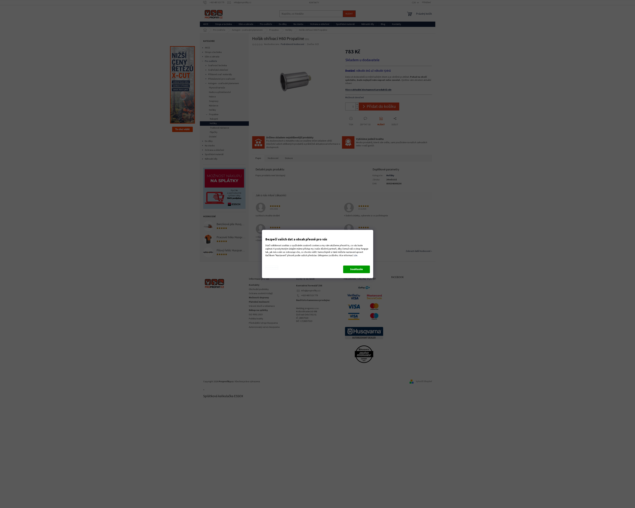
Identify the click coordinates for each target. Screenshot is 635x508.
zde (355, 255)
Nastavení (272, 268)
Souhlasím (356, 269)
